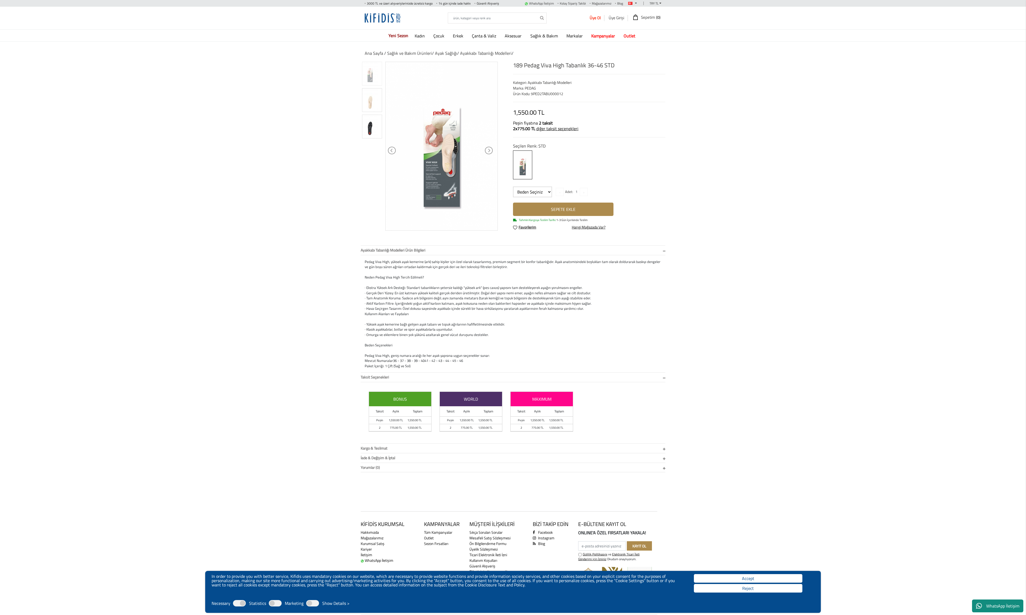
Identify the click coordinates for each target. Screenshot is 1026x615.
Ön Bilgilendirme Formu (487, 543)
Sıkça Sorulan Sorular (486, 532)
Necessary (221, 603)
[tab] (513, 250)
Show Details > (335, 603)
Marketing (294, 603)
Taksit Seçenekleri (375, 377)
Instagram (545, 538)
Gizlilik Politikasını (595, 554)
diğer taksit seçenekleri (557, 128)
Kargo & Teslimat (374, 448)
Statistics (257, 603)
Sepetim (650, 17)
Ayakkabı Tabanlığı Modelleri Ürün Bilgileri (393, 250)
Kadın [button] (420, 36)
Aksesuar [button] (514, 36)
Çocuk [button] (439, 36)
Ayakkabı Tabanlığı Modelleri (486, 53)
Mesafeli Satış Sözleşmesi (490, 538)
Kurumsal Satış (372, 543)
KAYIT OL (639, 546)
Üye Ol (595, 18)
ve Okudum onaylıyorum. (609, 557)
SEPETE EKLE (563, 209)
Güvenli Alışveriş (482, 566)
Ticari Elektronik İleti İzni (488, 555)
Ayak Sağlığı (446, 53)
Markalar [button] (575, 36)
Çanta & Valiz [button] (484, 36)
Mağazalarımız (601, 3)
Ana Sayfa (374, 53)
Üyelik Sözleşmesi (483, 549)
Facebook (545, 532)
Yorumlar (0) (370, 467)
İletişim (366, 555)
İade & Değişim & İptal (378, 458)
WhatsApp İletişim (1002, 606)
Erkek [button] (458, 36)
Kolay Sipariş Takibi (573, 3)
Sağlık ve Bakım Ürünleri (409, 53)
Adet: (569, 191)
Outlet (429, 538)
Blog (620, 3)
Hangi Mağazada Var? (588, 227)
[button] (604, 35)
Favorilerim (527, 227)
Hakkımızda (370, 532)
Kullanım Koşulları (483, 560)
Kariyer (366, 549)
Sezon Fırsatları (436, 543)
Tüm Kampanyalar (438, 532)
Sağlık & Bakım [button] (544, 36)
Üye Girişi (616, 18)
